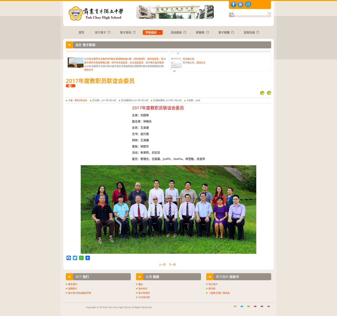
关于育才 (100, 32)
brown (269, 308)
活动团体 (176, 32)
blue (243, 308)
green (249, 308)
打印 (269, 93)
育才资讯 (125, 32)
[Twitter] (75, 258)
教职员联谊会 (81, 100)
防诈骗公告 (188, 55)
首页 (81, 32)
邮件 (262, 93)
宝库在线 (249, 32)
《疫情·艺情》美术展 (219, 292)
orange (236, 308)
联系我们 (72, 284)
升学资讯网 (144, 297)
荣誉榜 (200, 32)
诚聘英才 (72, 288)
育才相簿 (224, 32)
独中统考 (142, 288)
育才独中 (213, 284)
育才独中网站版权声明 (79, 292)
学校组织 (151, 32)
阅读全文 (88, 66)
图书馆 (212, 288)
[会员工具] (70, 85)
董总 (140, 284)
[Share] (88, 258)
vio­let (263, 308)
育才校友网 (144, 292)
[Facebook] (69, 258)
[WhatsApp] (81, 258)
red (256, 308)
